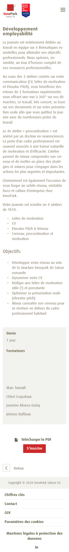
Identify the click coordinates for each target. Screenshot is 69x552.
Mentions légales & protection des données (34, 536)
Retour (19, 468)
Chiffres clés (15, 495)
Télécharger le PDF (36, 439)
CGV (7, 513)
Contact (11, 504)
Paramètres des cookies (24, 522)
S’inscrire (34, 448)
